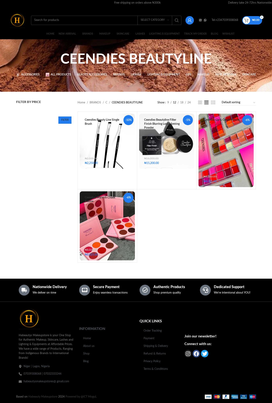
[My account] (189, 20)
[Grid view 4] (213, 102)
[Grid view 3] (206, 102)
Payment (149, 338)
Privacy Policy (152, 361)
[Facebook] (196, 353)
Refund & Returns (155, 353)
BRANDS (95, 102)
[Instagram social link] (200, 20)
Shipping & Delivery (156, 346)
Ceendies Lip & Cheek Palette (221, 120)
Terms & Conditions (156, 369)
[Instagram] (188, 353)
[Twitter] (204, 353)
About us (88, 346)
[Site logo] (17, 20)
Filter (65, 120)
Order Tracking (153, 330)
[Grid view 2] (200, 102)
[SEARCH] (176, 20)
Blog (86, 361)
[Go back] (55, 60)
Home (81, 102)
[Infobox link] (137, 3)
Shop (86, 353)
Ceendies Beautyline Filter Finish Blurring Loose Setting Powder (162, 124)
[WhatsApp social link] (205, 20)
